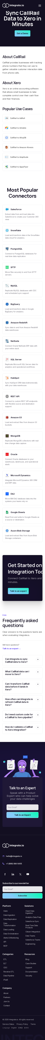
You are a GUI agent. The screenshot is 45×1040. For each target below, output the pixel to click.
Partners (7, 997)
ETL (5, 959)
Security (29, 976)
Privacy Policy (22, 1024)
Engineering (30, 944)
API (5, 942)
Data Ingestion (9, 915)
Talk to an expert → (11, 648)
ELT (5, 963)
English (14, 1028)
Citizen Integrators (33, 932)
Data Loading (9, 929)
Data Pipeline (9, 976)
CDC (5, 967)
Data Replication (10, 919)
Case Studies (31, 963)
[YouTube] (27, 874)
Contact (7, 1005)
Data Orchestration (11, 934)
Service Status (8, 1024)
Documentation (32, 972)
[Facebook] (5, 874)
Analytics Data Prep (33, 917)
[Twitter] (20, 874)
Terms (33, 1024)
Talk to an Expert (22, 815)
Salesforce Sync (32, 921)
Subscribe (22, 896)
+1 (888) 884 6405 (14, 864)
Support (29, 967)
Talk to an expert (18, 591)
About (6, 993)
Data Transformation (10, 924)
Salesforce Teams (33, 940)
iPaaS (6, 980)
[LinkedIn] (13, 874)
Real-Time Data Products (32, 926)
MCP (5, 946)
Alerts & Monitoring (11, 938)
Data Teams (30, 936)
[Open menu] (39, 5)
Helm (6, 911)
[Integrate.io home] (13, 5)
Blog (27, 959)
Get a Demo (22, 33)
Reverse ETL (9, 972)
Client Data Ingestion (30, 912)
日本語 (20, 1028)
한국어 (26, 1028)
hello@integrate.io (14, 856)
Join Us (7, 1001)
